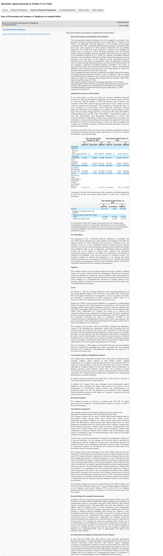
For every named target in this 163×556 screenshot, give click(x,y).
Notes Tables (84, 10)
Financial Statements (19, 10)
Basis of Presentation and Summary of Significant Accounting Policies (27, 34)
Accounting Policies (67, 10)
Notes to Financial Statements (43, 10)
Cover (5, 10)
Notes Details (97, 10)
